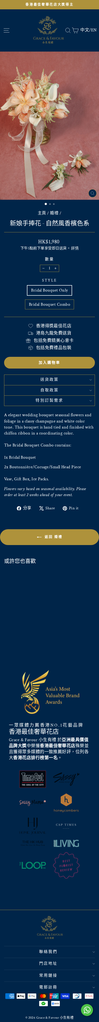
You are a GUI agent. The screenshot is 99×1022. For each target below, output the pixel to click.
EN (94, 30)
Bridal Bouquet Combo (49, 304)
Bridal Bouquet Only (49, 290)
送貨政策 (49, 379)
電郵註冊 (48, 987)
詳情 (75, 248)
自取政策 (49, 390)
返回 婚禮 (52, 537)
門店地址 (48, 963)
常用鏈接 (48, 975)
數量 (49, 259)
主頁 (42, 213)
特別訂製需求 (49, 400)
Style (49, 280)
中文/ (85, 30)
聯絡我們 (48, 951)
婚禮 (54, 213)
